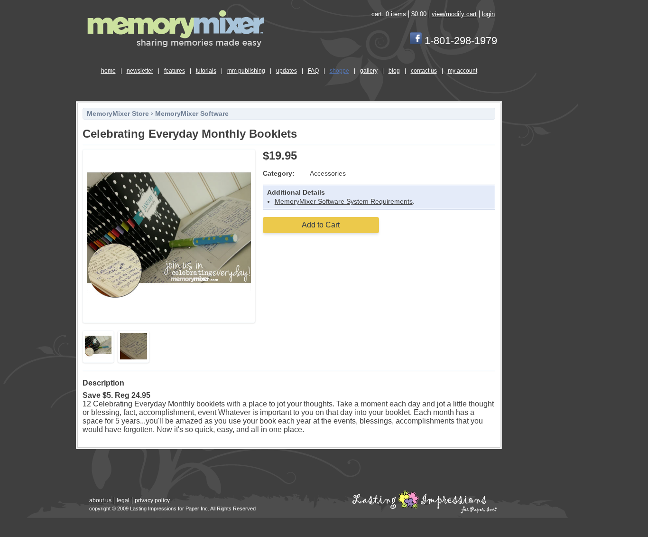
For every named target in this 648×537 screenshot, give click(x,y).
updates (286, 70)
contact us (424, 70)
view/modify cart (454, 14)
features (174, 70)
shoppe (339, 70)
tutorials (206, 70)
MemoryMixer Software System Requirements (344, 201)
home (108, 70)
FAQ (313, 70)
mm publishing (246, 70)
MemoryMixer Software (192, 113)
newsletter (140, 70)
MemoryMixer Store (118, 113)
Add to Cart (321, 225)
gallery (369, 70)
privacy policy (152, 500)
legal (123, 500)
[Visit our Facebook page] (416, 41)
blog (394, 70)
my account (462, 70)
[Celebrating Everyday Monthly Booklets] (169, 316)
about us (100, 500)
